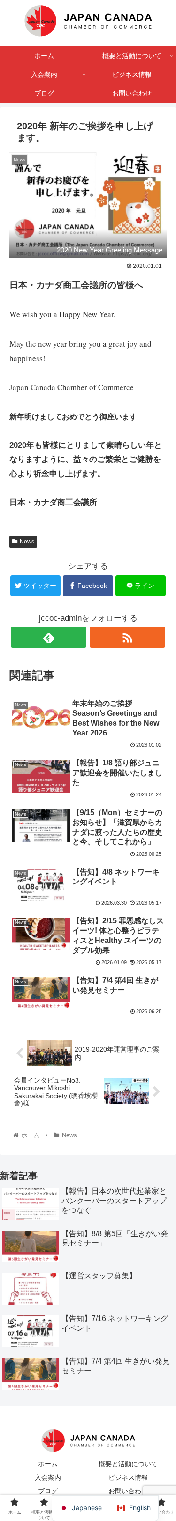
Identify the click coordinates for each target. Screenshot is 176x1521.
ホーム (48, 1464)
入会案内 (48, 1477)
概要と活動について (128, 1464)
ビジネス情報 (128, 1477)
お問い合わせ (128, 1491)
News (27, 541)
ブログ (48, 1491)
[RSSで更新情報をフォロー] (127, 637)
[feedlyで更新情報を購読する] (48, 637)
